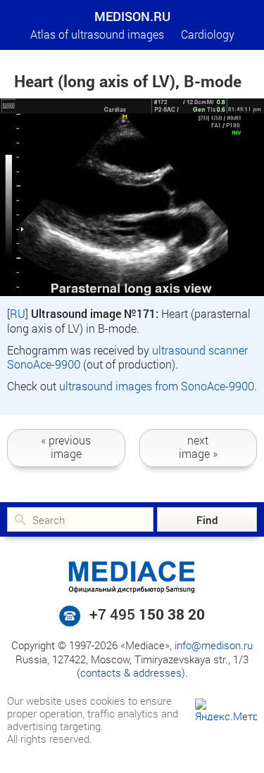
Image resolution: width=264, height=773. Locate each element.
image (66, 447)
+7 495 (147, 614)
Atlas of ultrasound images (97, 34)
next (198, 447)
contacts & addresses (131, 672)
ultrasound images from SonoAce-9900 (156, 385)
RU (17, 313)
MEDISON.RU (132, 16)
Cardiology (207, 34)
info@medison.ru (214, 645)
